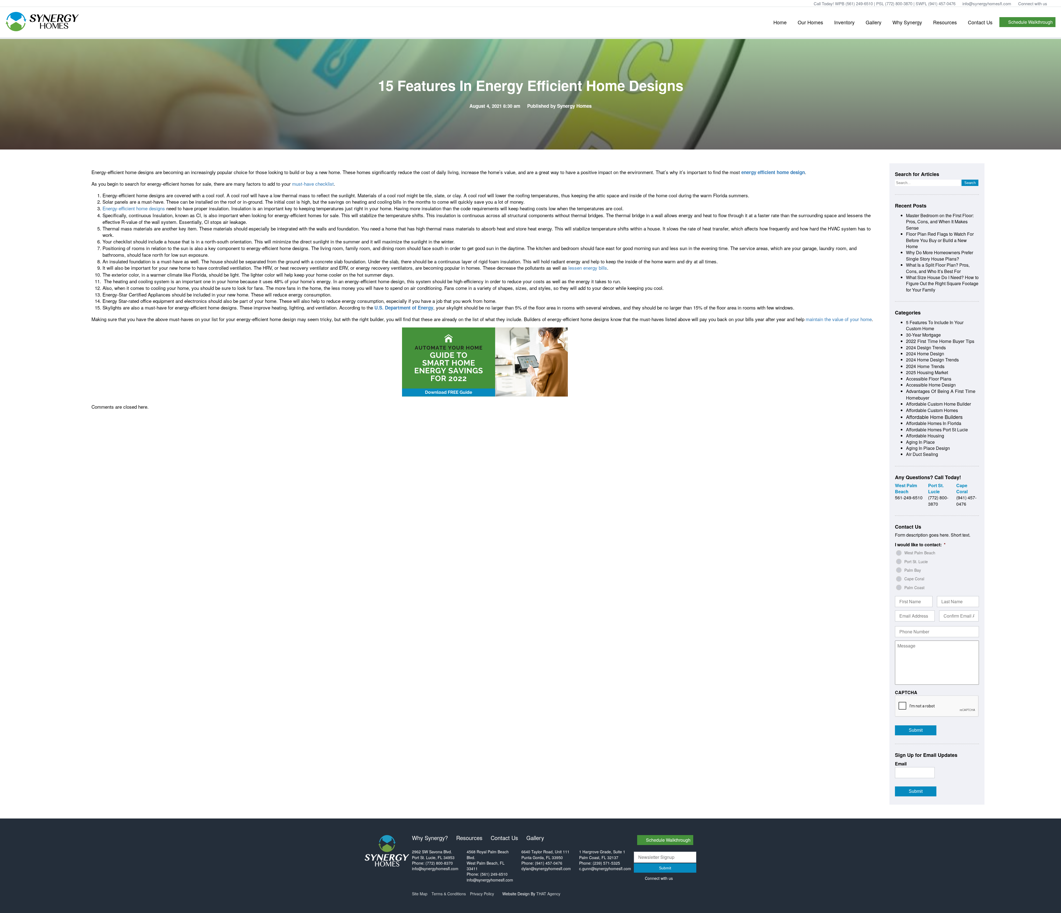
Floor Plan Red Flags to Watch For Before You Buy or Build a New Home (940, 240)
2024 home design (925, 353)
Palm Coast (914, 587)
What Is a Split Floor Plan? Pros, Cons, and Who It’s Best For (938, 268)
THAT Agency (548, 893)
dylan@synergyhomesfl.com (546, 868)
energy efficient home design (773, 172)
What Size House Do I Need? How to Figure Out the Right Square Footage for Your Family (942, 283)
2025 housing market (927, 372)
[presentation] (937, 706)
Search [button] (970, 183)
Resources (945, 22)
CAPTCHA (906, 693)
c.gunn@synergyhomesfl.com (605, 868)
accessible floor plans (928, 379)
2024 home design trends (932, 359)
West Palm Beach (919, 552)
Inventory (844, 22)
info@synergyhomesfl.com (986, 3)
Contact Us (980, 22)
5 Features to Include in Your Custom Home (934, 325)
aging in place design (928, 448)
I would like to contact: (920, 545)
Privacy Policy (482, 893)
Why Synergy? (430, 838)
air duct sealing (922, 454)
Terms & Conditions (449, 893)
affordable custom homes (932, 410)
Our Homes (810, 22)
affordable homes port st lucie (937, 429)
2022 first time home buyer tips (940, 341)
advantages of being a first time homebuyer (940, 394)
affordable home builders (934, 416)
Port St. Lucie (916, 561)
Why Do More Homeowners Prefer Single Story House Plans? (939, 255)
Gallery (873, 22)
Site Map (419, 893)
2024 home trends (925, 366)
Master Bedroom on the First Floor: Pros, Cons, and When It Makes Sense (940, 221)
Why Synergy (907, 22)
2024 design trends (926, 347)
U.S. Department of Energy (403, 307)
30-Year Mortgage (923, 335)
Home (780, 22)
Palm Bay (912, 570)
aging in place (920, 442)
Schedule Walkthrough (1030, 22)
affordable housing (925, 435)
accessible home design (931, 385)
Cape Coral (914, 578)
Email (901, 764)
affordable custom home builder (938, 404)
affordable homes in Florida (933, 423)
